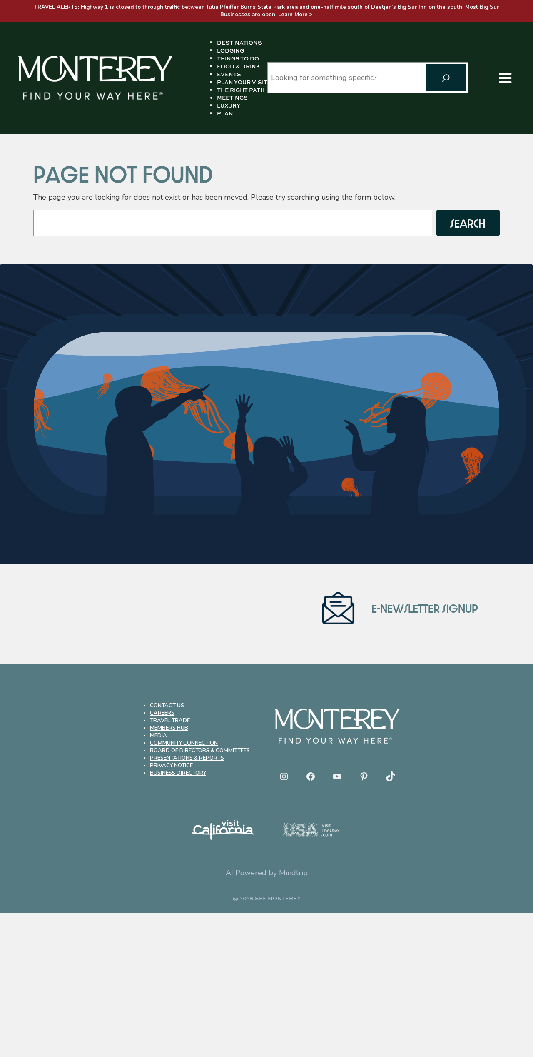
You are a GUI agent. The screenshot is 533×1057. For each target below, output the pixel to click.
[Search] (446, 77)
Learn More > (295, 14)
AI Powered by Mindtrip (267, 873)
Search (468, 223)
